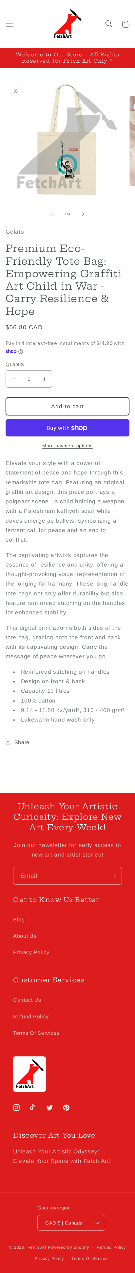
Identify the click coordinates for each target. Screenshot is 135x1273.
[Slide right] (83, 214)
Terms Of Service (89, 1258)
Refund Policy (31, 1016)
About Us (25, 936)
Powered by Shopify (68, 1247)
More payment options (67, 445)
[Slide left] (52, 214)
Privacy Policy (31, 952)
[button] (9, 24)
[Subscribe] (113, 876)
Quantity (15, 364)
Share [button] (21, 742)
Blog (19, 919)
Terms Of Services (36, 1033)
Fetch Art (37, 1247)
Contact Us (27, 1000)
